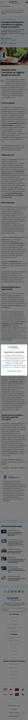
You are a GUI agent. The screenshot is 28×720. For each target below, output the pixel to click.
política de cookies (11, 365)
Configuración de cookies (14, 371)
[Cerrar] (25, 346)
